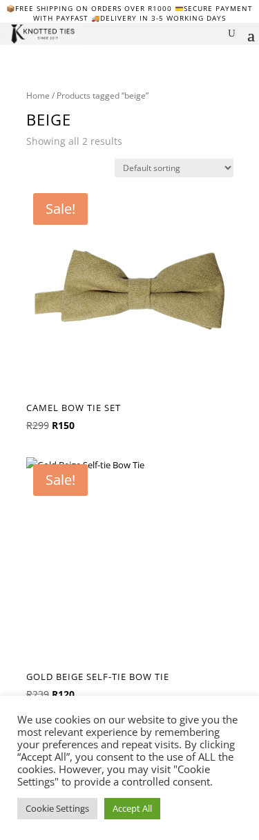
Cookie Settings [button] (57, 808)
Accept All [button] (132, 808)
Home (38, 95)
